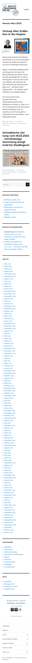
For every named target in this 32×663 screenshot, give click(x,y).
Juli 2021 (7, 358)
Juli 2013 (7, 500)
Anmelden (8, 581)
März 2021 (8, 363)
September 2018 (10, 418)
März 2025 (8, 286)
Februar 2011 (8, 515)
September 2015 (10, 463)
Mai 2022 (7, 336)
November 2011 (9, 510)
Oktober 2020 (9, 376)
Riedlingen (8, 564)
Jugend (4, 172)
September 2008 (10, 525)
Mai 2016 (7, 455)
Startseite (5, 626)
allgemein (5, 123)
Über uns (5, 652)
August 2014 (8, 480)
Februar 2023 (9, 318)
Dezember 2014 (9, 475)
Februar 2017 (8, 438)
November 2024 (10, 294)
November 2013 (9, 490)
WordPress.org (9, 589)
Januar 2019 (8, 408)
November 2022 (10, 326)
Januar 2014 (8, 487)
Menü (27, 9)
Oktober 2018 (9, 415)
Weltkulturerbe (8, 643)
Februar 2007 (9, 530)
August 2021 (8, 356)
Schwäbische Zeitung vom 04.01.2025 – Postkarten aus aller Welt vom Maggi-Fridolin (16, 246)
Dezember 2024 (9, 291)
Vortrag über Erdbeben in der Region (15, 33)
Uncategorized (9, 567)
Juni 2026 (7, 264)
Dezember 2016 (9, 440)
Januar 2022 (8, 346)
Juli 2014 (7, 482)
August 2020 (8, 378)
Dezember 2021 (9, 348)
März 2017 (7, 435)
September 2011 (9, 512)
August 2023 (8, 311)
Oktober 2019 (9, 393)
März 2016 (8, 460)
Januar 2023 (8, 321)
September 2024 (10, 296)
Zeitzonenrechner (17, 616)
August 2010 (8, 517)
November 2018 (9, 413)
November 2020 (10, 373)
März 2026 (8, 269)
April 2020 (8, 383)
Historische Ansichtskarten (14, 554)
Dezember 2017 (9, 425)
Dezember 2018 (9, 410)
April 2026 (8, 266)
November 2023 (9, 308)
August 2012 (8, 507)
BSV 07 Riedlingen (7, 657)
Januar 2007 (8, 532)
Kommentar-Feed (10, 586)
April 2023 (7, 313)
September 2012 (10, 505)
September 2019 (10, 395)
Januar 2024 (8, 304)
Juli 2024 (7, 301)
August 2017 (8, 428)
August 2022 (8, 331)
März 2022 (8, 341)
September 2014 (10, 478)
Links (4, 634)
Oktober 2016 (9, 443)
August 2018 (8, 420)
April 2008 (8, 527)
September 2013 (10, 495)
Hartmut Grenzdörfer (11, 242)
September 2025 (10, 276)
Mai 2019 (7, 403)
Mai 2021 (7, 361)
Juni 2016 (7, 453)
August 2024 (8, 299)
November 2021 (9, 351)
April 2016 (7, 458)
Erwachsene (12, 123)
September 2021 (10, 353)
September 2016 (10, 445)
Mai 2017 (7, 430)
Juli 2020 (7, 381)
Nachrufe (7, 559)
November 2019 (9, 391)
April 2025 (8, 284)
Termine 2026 (7, 648)
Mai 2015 (7, 468)
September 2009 (10, 520)
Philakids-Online (10, 217)
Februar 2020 (9, 386)
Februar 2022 (9, 343)
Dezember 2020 (9, 371)
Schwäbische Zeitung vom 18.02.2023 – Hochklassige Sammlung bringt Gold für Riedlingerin (15, 139)
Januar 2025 (8, 289)
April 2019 (7, 405)
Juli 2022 (7, 333)
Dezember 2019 (9, 388)
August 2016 (8, 448)
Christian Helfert (9, 170)
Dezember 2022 (9, 323)
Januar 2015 (8, 473)
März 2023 (8, 316)
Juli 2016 (7, 450)
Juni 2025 (7, 281)
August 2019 (8, 398)
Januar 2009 (8, 522)
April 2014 (7, 485)
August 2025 (8, 279)
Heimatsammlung (10, 552)
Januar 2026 (8, 271)
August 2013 (8, 497)
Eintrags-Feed (9, 584)
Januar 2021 (8, 368)
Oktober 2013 (9, 492)
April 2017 (7, 433)
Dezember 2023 (9, 306)
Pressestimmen (12, 172)
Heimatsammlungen (10, 639)
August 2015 (8, 465)
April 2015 (7, 470)
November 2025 (10, 274)
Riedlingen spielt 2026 (12, 200)
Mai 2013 (7, 502)
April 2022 (8, 338)
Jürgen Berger (9, 121)
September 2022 (10, 328)
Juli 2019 (7, 400)
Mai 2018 (7, 423)
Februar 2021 (8, 366)
